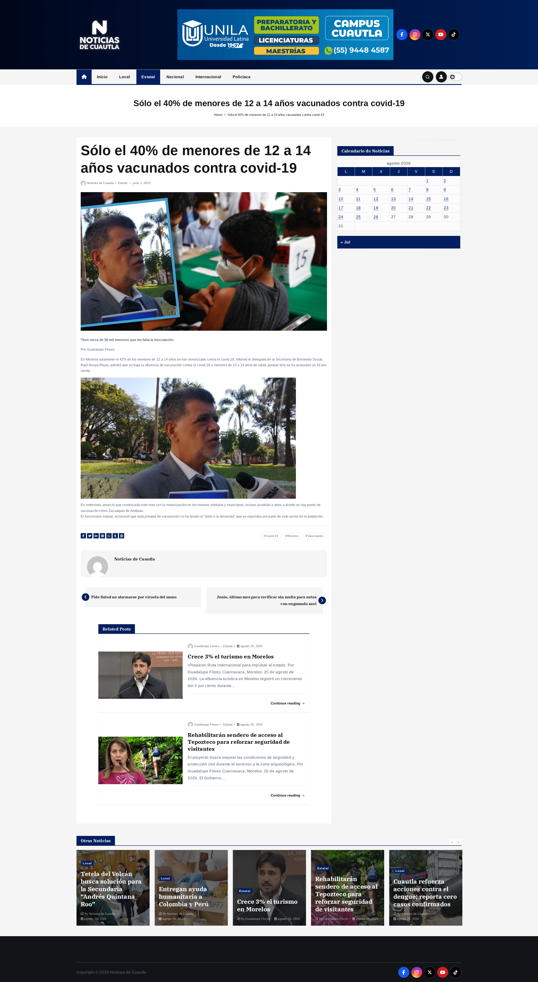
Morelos (292, 536)
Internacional (208, 77)
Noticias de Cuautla (100, 183)
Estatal (148, 77)
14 (411, 199)
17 (340, 208)
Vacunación (315, 536)
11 (358, 199)
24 (340, 217)
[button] (452, 842)
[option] (113, 888)
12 (375, 199)
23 (446, 208)
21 (411, 208)
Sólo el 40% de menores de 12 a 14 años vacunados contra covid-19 (275, 114)
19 (375, 208)
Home (218, 114)
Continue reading (286, 703)
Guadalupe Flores (206, 646)
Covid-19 (272, 536)
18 (358, 208)
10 (340, 199)
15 (428, 199)
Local (124, 77)
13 (393, 199)
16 (446, 199)
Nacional (175, 77)
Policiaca (242, 77)
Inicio (102, 77)
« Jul (345, 242)
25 (358, 217)
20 (393, 208)
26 (375, 217)
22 (428, 208)
